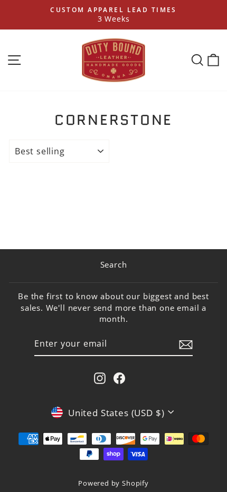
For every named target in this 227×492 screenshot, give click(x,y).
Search (113, 264)
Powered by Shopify (113, 483)
